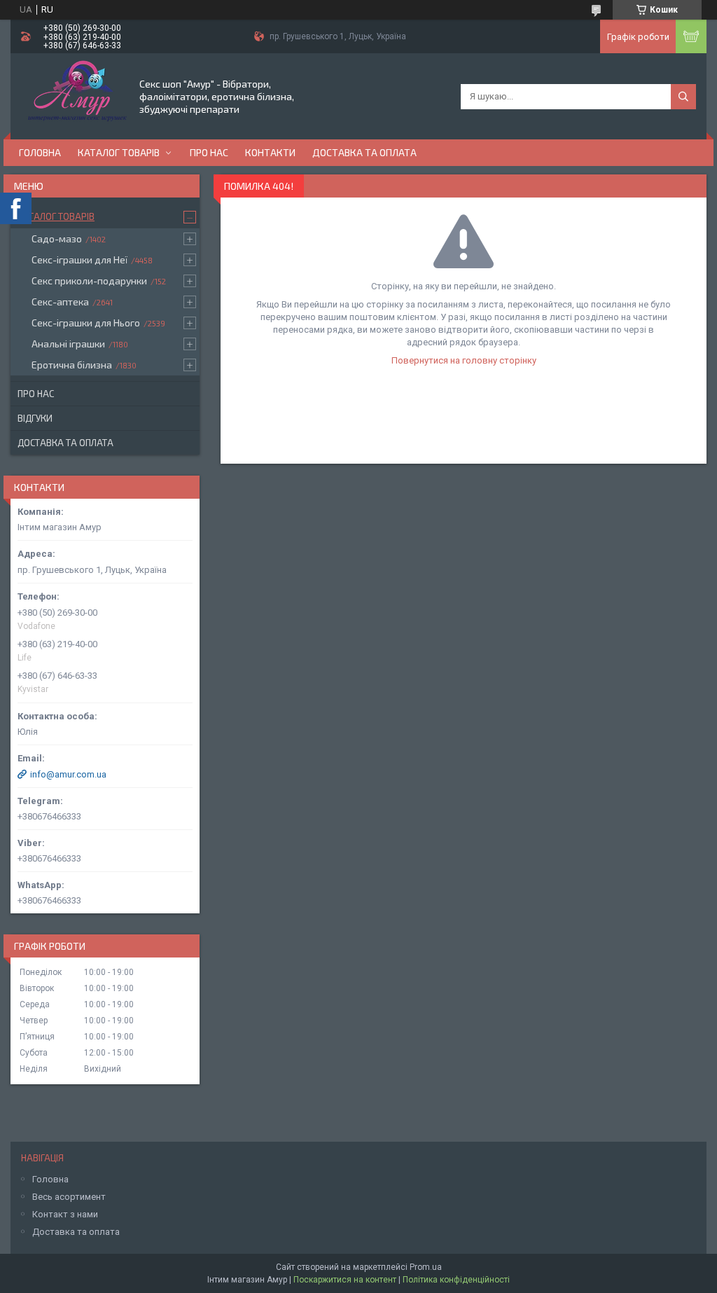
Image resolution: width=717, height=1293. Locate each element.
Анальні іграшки (68, 344)
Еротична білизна (72, 365)
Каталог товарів (119, 152)
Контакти (270, 152)
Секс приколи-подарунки (89, 280)
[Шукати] (683, 96)
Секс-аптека (60, 301)
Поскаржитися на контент (344, 1280)
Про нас (209, 152)
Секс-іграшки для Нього (86, 323)
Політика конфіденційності (456, 1280)
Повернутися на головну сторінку (463, 360)
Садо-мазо (57, 238)
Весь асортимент (69, 1196)
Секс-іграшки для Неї (79, 259)
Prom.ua (426, 1267)
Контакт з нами (65, 1214)
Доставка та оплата (364, 152)
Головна (40, 152)
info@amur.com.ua (68, 774)
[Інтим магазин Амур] (74, 95)
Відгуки (35, 418)
